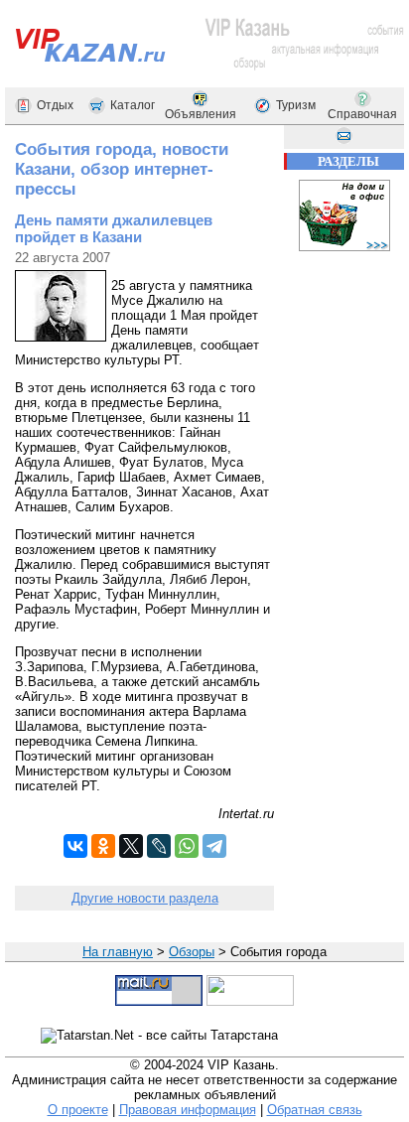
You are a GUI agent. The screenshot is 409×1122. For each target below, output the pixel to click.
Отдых (55, 105)
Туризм (296, 105)
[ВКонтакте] (75, 846)
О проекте (78, 1109)
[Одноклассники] (103, 846)
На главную (117, 951)
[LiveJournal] (159, 846)
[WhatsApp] (187, 846)
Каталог (132, 105)
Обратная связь (314, 1109)
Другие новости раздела (144, 898)
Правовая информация (187, 1109)
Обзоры (191, 951)
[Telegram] (214, 846)
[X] (131, 846)
